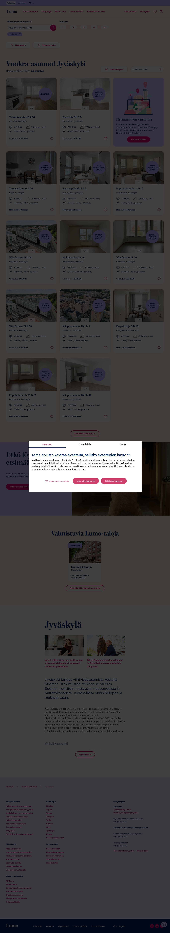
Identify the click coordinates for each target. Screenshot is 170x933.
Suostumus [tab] (47, 444)
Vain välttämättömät (86, 481)
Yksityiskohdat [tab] (85, 444)
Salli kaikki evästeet (113, 481)
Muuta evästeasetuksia (59, 481)
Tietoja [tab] (123, 444)
